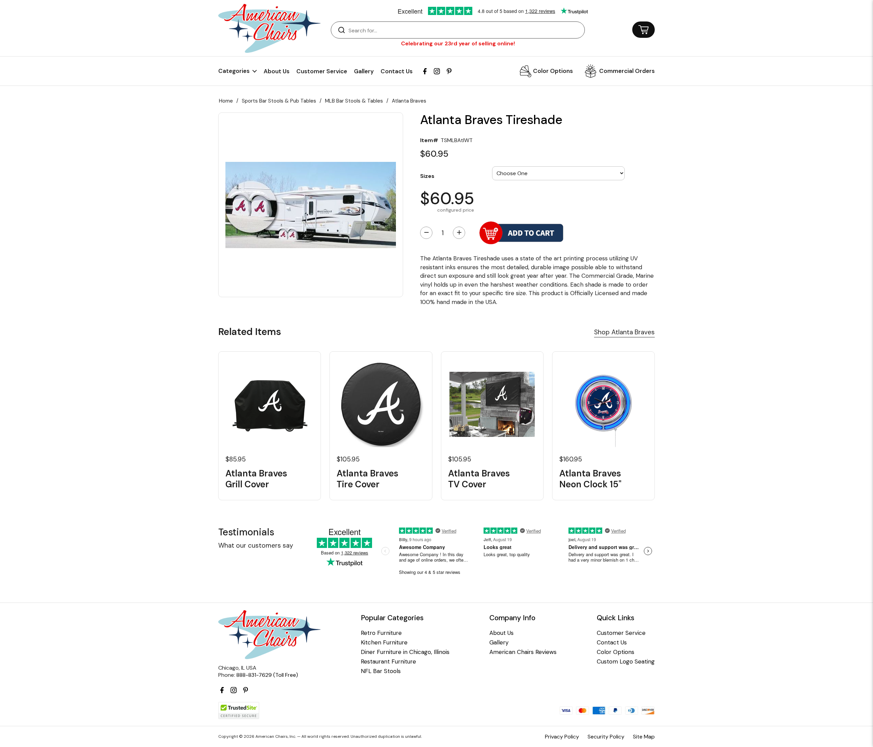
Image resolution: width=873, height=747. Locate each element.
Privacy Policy (562, 736)
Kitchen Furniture (384, 642)
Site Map (644, 736)
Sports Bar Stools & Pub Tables (279, 100)
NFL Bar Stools (381, 671)
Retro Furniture (381, 633)
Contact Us (397, 71)
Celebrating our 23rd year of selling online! (458, 43)
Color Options (553, 71)
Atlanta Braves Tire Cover (367, 478)
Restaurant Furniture (388, 662)
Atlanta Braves (409, 100)
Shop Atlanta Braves (624, 332)
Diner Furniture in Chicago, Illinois (405, 652)
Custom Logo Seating (626, 662)
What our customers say (255, 545)
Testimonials (246, 532)
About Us (277, 71)
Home (226, 100)
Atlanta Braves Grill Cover (256, 478)
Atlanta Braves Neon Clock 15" (590, 478)
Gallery (364, 71)
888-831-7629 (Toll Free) (267, 675)
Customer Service (321, 71)
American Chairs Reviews (523, 652)
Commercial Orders (627, 71)
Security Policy (606, 736)
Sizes (427, 175)
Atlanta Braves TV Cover (479, 478)
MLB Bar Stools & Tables (354, 100)
